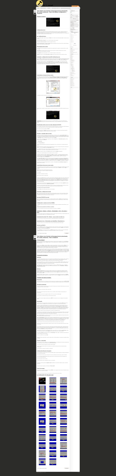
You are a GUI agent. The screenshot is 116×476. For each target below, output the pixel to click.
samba (73, 23)
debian (77, 16)
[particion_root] (52, 416)
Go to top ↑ (79, 472)
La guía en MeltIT (61, 230)
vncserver (72, 26)
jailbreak (77, 18)
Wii (73, 28)
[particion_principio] (63, 408)
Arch (64, 241)
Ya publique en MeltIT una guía (41, 222)
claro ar (74, 16)
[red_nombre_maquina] (52, 392)
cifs (72, 16)
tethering (72, 24)
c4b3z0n (71, 16)
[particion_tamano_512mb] (52, 424)
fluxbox (72, 17)
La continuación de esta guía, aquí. (45, 375)
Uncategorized (72, 72)
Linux (77, 20)
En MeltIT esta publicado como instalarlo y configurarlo (47, 194)
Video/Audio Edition (73, 73)
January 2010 (72, 84)
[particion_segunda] (63, 416)
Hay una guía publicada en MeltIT (41, 218)
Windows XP (73, 71)
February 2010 (72, 83)
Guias (71, 55)
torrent (75, 24)
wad (76, 26)
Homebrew (72, 75)
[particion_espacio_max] (42, 432)
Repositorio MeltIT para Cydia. (74, 52)
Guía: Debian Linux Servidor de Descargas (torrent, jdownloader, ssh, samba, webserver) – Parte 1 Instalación (52, 237)
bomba (77, 15)
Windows (73, 29)
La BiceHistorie (72, 60)
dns (78, 16)
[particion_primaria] (42, 408)
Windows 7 (73, 69)
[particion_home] (52, 432)
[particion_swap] (63, 424)
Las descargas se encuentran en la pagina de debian (51, 271)
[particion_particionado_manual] (42, 400)
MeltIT (72, 22)
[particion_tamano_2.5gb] (52, 408)
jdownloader (74, 20)
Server (72, 67)
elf (71, 17)
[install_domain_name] (63, 392)
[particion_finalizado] (63, 432)
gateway (74, 17)
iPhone (74, 18)
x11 (77, 29)
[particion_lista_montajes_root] (42, 416)
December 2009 (72, 85)
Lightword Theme (38, 472)
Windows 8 (73, 70)
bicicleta (75, 15)
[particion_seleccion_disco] (52, 400)
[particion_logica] (42, 424)
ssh (76, 23)
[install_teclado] (42, 392)
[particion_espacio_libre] (63, 400)
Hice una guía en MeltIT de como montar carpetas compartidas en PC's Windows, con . (49, 208)
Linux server (73, 21)
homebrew (76, 17)
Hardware (73, 37)
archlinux (73, 15)
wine (75, 29)
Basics (72, 66)
